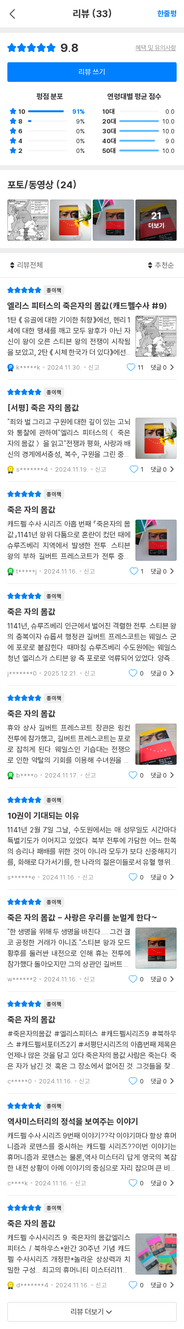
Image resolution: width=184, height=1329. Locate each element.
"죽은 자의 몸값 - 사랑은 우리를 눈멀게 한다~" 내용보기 (92, 940)
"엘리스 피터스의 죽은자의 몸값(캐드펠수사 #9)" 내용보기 (92, 328)
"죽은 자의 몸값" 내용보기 (92, 532)
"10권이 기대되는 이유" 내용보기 (92, 838)
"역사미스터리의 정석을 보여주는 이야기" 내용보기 (92, 1144)
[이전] (11, 13)
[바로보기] (28, 220)
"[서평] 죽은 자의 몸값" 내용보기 (92, 430)
